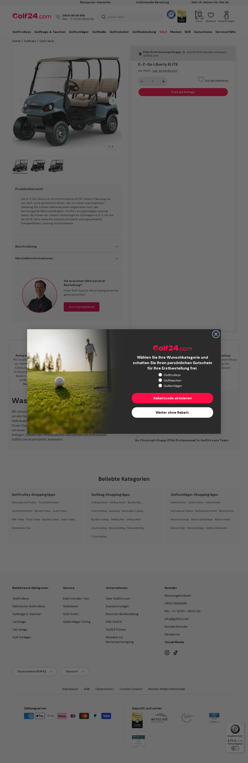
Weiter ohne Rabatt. (172, 412)
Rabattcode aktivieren (172, 398)
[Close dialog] (216, 334)
